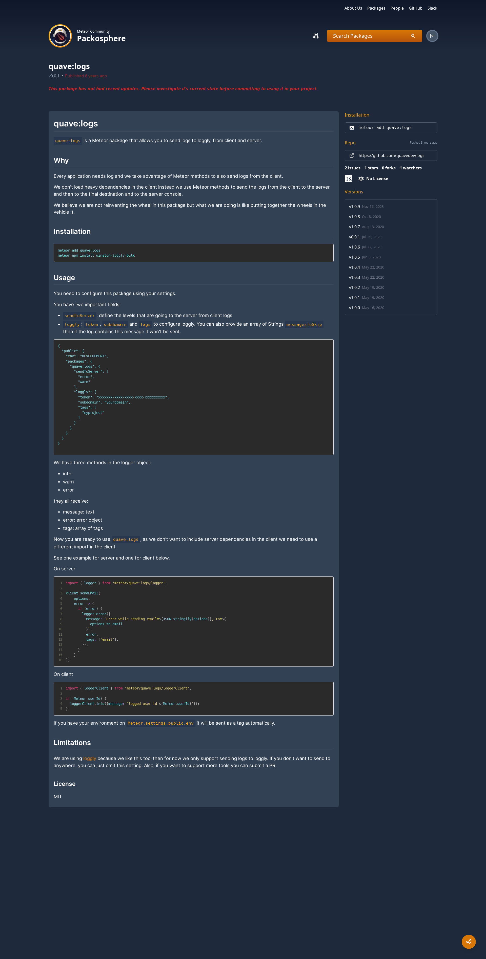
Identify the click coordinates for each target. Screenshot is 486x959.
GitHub (415, 8)
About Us (353, 8)
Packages (376, 8)
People (397, 8)
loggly (89, 758)
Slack (432, 8)
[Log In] (432, 36)
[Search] (316, 36)
